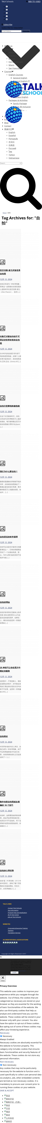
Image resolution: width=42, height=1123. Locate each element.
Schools (7, 49)
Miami (11, 65)
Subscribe (7, 24)
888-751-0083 (34, 1)
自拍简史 (4, 736)
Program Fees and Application (17, 913)
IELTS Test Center (13, 915)
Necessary (7, 1036)
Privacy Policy (22, 970)
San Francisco (15, 68)
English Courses (16, 74)
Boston (12, 58)
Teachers (10, 930)
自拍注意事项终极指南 (10, 406)
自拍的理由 (5, 602)
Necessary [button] (4, 1033)
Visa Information (13, 910)
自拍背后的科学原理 (9, 537)
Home (4, 213)
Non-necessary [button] (7, 1061)
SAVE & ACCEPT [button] (7, 1090)
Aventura (13, 55)
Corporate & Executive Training (18, 928)
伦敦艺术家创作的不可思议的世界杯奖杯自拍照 (10, 340)
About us (8, 46)
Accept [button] (14, 972)
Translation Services (14, 933)
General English (20, 78)
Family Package (20, 103)
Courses (8, 71)
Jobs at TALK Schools (14, 917)
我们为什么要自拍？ (9, 471)
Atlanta (12, 52)
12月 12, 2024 (6, 279)
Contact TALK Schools (15, 908)
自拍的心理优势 (7, 870)
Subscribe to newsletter (12, 27)
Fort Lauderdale (16, 62)
